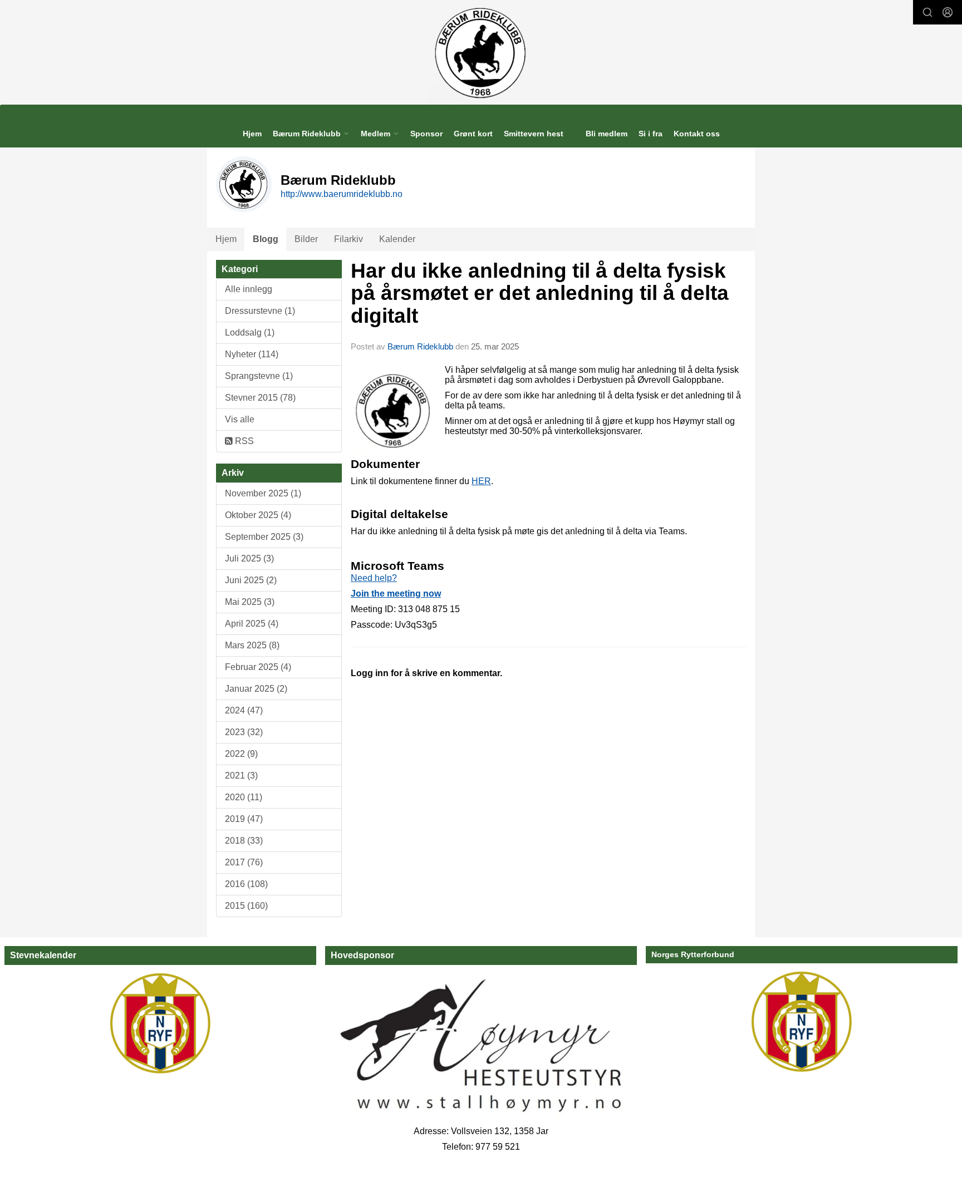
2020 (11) (243, 797)
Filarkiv (348, 239)
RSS (243, 441)
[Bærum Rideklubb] (481, 52)
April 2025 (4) (251, 623)
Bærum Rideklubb (421, 346)
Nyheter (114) (251, 354)
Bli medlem (606, 133)
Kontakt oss (697, 133)
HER (481, 481)
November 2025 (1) (263, 493)
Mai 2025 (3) (249, 602)
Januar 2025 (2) (256, 688)
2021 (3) (241, 775)
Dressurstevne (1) (260, 311)
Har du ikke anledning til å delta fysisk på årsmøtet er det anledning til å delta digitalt (540, 293)
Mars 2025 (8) (252, 645)
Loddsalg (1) (249, 332)
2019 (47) (244, 819)
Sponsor (426, 133)
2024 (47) (244, 710)
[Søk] (927, 12)
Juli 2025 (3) (249, 558)
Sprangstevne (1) (259, 376)
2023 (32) (244, 732)
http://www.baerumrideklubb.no (342, 194)
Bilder (306, 239)
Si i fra (650, 133)
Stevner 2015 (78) (260, 397)
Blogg (265, 239)
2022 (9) (241, 754)
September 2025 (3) (264, 536)
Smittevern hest (533, 133)
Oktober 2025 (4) (258, 515)
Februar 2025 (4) (258, 667)
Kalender (397, 239)
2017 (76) (244, 862)
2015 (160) (246, 905)
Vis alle (239, 419)
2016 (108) (246, 884)
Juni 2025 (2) (251, 580)
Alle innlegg (248, 289)
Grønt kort (473, 133)
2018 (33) (244, 840)
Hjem (252, 133)
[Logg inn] (948, 12)
